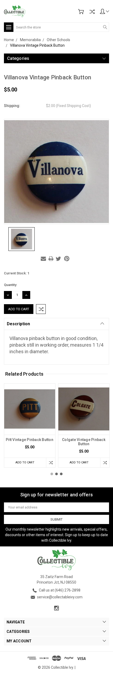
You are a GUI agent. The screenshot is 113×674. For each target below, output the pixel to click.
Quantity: (10, 285)
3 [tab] (61, 474)
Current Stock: (16, 273)
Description (18, 323)
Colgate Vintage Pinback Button (83, 442)
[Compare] (92, 11)
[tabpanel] (30, 425)
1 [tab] (51, 474)
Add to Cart (25, 462)
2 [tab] (56, 474)
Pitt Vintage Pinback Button (29, 440)
